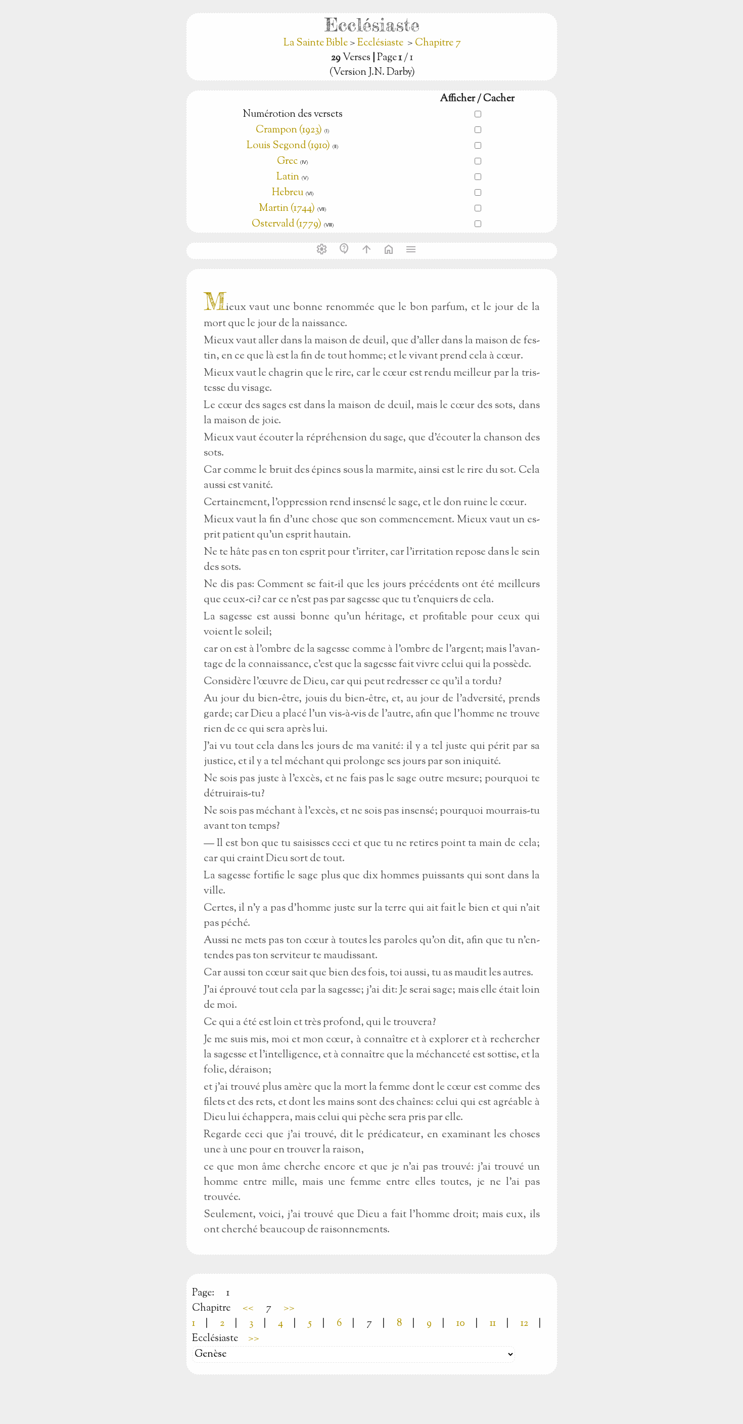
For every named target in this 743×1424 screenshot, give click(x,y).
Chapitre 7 (438, 43)
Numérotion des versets (293, 114)
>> (289, 1308)
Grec (287, 161)
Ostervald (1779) (286, 224)
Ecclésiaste (380, 43)
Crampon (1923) (289, 130)
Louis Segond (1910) (289, 146)
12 (524, 1323)
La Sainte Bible (317, 43)
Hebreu (287, 193)
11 (493, 1323)
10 (460, 1323)
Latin (287, 177)
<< (248, 1308)
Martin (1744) (287, 208)
